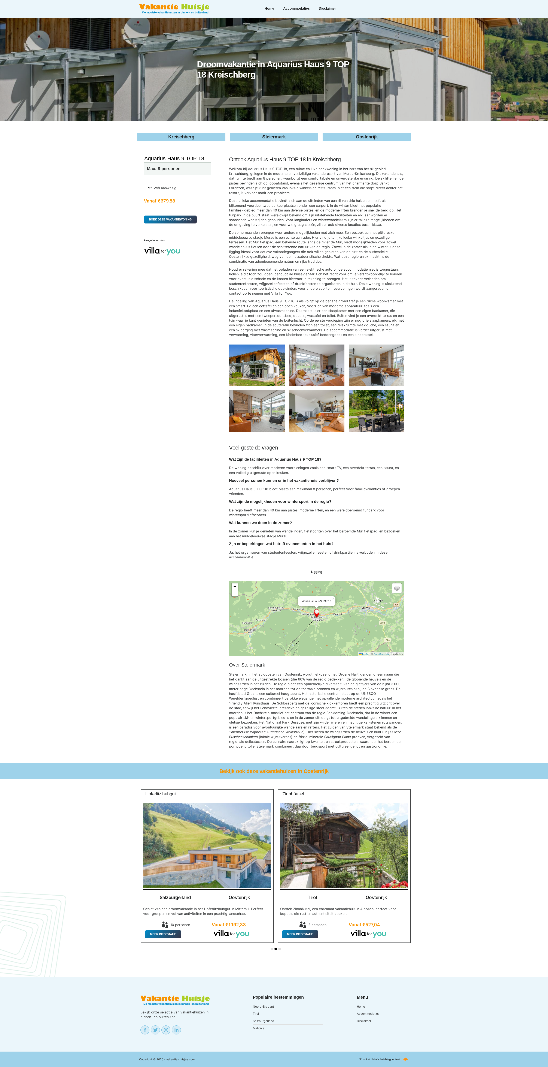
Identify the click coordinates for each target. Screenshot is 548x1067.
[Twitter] (155, 1029)
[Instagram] (165, 1029)
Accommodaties (296, 8)
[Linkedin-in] (176, 1029)
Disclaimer (327, 8)
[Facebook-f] (144, 1029)
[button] (317, 613)
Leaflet (365, 654)
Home (269, 8)
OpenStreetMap (382, 654)
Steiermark (253, 664)
